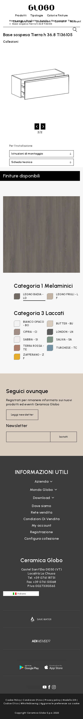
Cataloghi (41, 501)
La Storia (41, 484)
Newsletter (16, 425)
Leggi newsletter (22, 414)
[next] (43, 126)
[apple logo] (54, 667)
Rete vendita (41, 512)
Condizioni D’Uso (32, 700)
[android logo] (29, 667)
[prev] (37, 126)
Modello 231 (69, 700)
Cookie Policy (13, 700)
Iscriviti (63, 436)
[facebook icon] (49, 687)
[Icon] (41, 619)
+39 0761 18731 (44, 577)
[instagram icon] (54, 687)
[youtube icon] (45, 687)
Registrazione (41, 532)
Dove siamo (41, 506)
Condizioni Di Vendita (41, 519)
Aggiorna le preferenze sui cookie (60, 703)
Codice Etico (11, 703)
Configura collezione (41, 538)
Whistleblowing (29, 703)
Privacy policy (53, 700)
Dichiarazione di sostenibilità (41, 493)
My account (42, 525)
